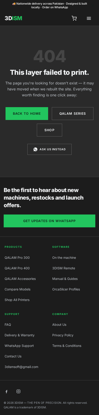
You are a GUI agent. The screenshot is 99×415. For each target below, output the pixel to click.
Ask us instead (53, 149)
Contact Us (13, 356)
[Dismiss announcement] (93, 5)
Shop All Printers (17, 300)
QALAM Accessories (20, 279)
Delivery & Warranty (20, 335)
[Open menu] (88, 18)
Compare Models (17, 289)
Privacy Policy (62, 335)
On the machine (64, 257)
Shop (49, 130)
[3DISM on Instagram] (18, 391)
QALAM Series (72, 113)
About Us (59, 324)
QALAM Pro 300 (17, 257)
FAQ (8, 324)
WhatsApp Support (19, 346)
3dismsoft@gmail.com (21, 367)
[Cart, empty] (74, 18)
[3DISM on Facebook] (6, 391)
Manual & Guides (65, 279)
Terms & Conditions (66, 346)
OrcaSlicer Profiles (66, 289)
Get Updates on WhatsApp (49, 221)
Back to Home (27, 113)
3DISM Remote (63, 268)
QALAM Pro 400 (17, 268)
